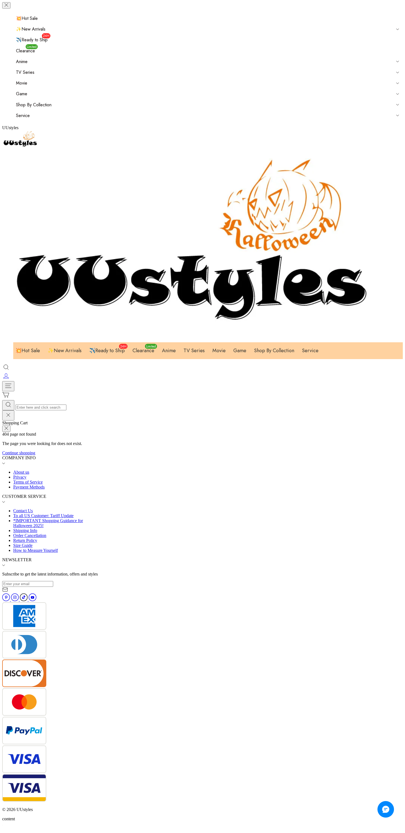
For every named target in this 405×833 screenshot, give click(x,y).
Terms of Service (28, 482)
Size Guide (23, 545)
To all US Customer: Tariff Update (43, 515)
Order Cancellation (29, 535)
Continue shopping (18, 453)
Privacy (19, 477)
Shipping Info (25, 530)
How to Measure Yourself (35, 550)
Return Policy (25, 540)
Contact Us (23, 510)
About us (21, 472)
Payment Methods (29, 487)
